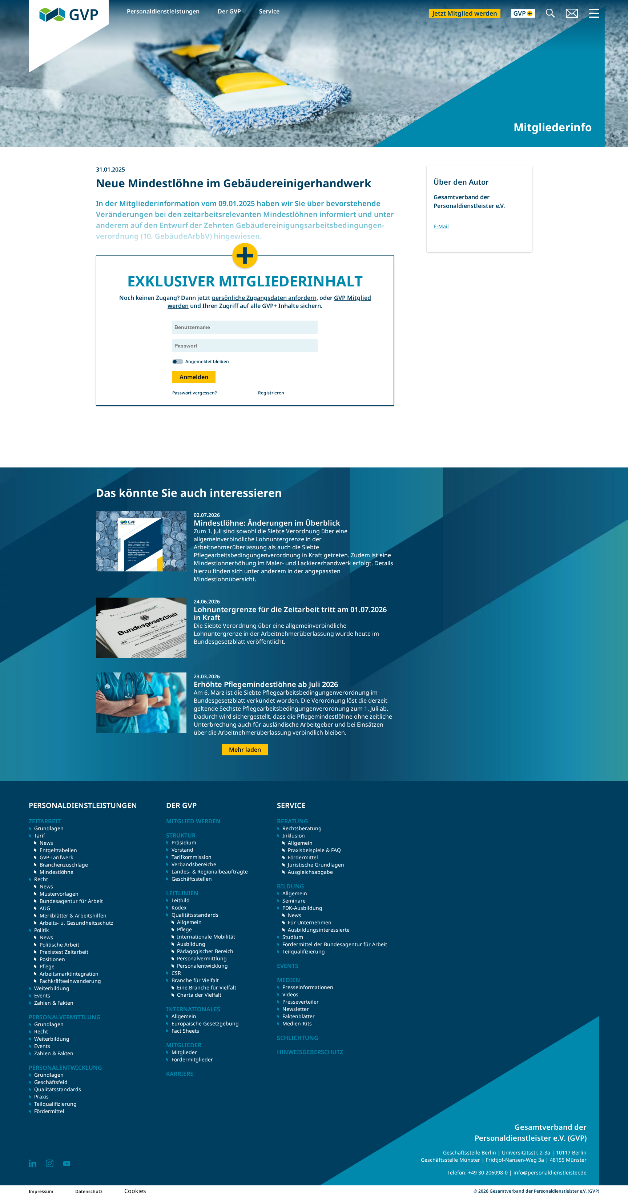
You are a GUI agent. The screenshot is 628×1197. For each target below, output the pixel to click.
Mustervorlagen (59, 893)
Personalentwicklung (202, 965)
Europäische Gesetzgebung (205, 1023)
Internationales (193, 1009)
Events (42, 995)
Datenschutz (88, 1191)
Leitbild (181, 900)
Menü (594, 13)
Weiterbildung (51, 988)
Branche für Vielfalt (195, 980)
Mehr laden (245, 750)
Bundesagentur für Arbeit (71, 900)
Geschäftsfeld (51, 1081)
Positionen (52, 959)
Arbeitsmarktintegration (69, 973)
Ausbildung (191, 943)
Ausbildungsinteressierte (319, 929)
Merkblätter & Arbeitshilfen (73, 915)
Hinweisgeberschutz (310, 1052)
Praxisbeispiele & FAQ (314, 850)
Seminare (294, 900)
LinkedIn (32, 1163)
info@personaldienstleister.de (550, 1172)
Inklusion (293, 835)
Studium (292, 936)
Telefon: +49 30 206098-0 (477, 1172)
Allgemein (189, 922)
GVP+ (518, 14)
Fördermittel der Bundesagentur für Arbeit (334, 944)
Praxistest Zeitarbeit (64, 951)
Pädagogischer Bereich (205, 951)
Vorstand (182, 849)
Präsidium (184, 842)
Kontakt (572, 14)
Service (269, 11)
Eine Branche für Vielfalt (206, 987)
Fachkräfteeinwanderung (70, 980)
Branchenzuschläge (64, 864)
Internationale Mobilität (206, 936)
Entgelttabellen (58, 850)
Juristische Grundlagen (316, 864)
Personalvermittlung (202, 958)
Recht (41, 1031)
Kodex (179, 907)
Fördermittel (49, 1111)
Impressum (41, 1191)
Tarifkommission (192, 856)
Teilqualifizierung (55, 1103)
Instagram (49, 1163)
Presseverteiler (300, 1001)
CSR (176, 972)
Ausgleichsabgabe (310, 871)
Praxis (41, 1096)
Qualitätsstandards (57, 1089)
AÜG (45, 908)
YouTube (67, 1163)
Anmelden (194, 377)
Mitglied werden (193, 821)
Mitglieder (184, 1052)
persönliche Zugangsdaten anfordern (264, 298)
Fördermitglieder (192, 1059)
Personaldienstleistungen (163, 11)
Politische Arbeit (59, 944)
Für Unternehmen (309, 922)
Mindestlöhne (56, 871)
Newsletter (295, 1008)
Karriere (179, 1074)
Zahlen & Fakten (53, 1002)
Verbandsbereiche (194, 864)
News (46, 842)
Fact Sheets (185, 1030)
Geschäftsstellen (192, 878)
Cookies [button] (135, 1191)
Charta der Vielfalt (199, 994)
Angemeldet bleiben (207, 361)
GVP (34, 4)
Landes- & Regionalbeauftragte (210, 871)
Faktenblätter (298, 1016)
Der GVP (229, 11)
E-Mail (441, 226)
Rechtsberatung (302, 828)
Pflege (47, 966)
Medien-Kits (297, 1023)
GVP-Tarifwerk (56, 857)
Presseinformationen (307, 987)
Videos (290, 994)
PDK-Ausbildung (302, 907)
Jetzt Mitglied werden (464, 13)
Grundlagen (49, 828)
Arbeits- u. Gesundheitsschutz (76, 922)
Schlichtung (297, 1038)
